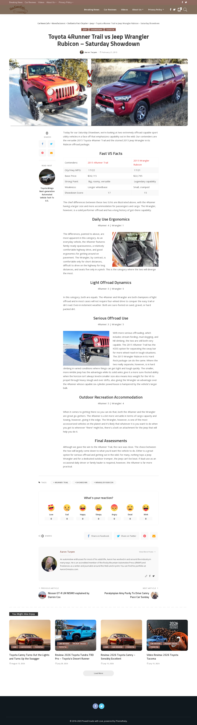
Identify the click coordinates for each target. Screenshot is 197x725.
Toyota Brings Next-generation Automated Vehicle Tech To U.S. (47, 194)
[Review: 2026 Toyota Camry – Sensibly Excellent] (121, 635)
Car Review (25, 647)
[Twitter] (186, 2)
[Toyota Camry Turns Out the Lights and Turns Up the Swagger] (29, 635)
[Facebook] (182, 2)
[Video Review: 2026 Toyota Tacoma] (167, 635)
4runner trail (61, 482)
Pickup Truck (79, 643)
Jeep (85, 29)
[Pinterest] (42, 153)
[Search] (185, 9)
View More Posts (146, 552)
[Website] (146, 576)
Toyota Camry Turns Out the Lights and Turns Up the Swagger (29, 657)
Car (14, 647)
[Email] (51, 153)
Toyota (110, 29)
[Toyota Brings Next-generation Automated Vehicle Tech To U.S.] (47, 177)
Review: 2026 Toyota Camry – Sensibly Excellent (118, 657)
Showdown (96, 29)
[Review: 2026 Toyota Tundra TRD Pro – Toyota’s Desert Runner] (75, 635)
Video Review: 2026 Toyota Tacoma (162, 657)
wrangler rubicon (104, 482)
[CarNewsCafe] (18, 9)
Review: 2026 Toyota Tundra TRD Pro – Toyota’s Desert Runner (74, 657)
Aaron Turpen (91, 52)
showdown (81, 482)
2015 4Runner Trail (98, 162)
